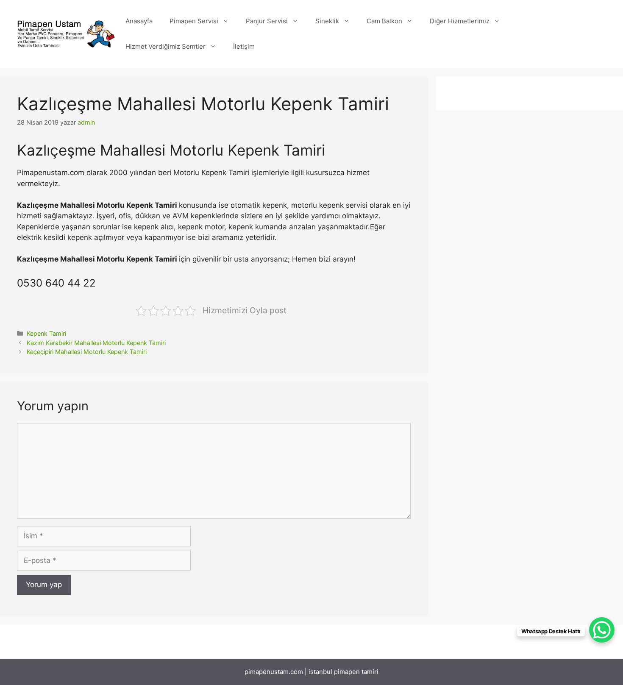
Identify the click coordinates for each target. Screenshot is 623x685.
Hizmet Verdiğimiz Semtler (165, 46)
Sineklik (327, 21)
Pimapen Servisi (194, 21)
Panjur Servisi (267, 21)
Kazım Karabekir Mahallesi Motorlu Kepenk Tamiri (96, 342)
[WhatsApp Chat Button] (602, 630)
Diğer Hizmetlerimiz (460, 21)
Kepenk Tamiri (46, 333)
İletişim (244, 46)
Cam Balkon (384, 21)
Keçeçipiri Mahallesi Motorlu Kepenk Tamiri (87, 351)
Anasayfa (139, 21)
